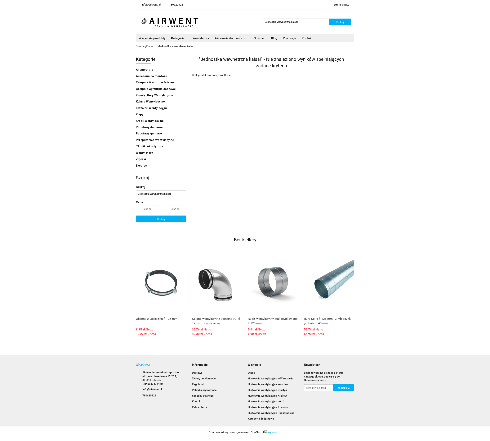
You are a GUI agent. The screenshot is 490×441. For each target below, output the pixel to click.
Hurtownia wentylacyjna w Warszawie (270, 378)
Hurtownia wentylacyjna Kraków (267, 395)
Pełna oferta (199, 407)
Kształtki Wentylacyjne (152, 108)
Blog (274, 38)
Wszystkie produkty (152, 38)
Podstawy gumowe (149, 133)
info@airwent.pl (152, 389)
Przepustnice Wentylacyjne (155, 140)
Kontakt (307, 38)
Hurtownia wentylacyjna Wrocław (268, 384)
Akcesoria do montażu (151, 76)
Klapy (139, 114)
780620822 (149, 395)
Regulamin (198, 384)
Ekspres (141, 165)
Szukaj (161, 218)
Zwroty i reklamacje (204, 378)
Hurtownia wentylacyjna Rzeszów (268, 407)
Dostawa (197, 372)
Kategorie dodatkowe (261, 418)
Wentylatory (201, 38)
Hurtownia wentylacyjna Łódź (266, 401)
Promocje (289, 38)
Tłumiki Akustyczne (149, 146)
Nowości (259, 38)
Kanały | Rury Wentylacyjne (154, 95)
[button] (200, 365)
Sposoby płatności (203, 395)
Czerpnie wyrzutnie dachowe (156, 89)
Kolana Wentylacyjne (150, 101)
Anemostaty (144, 69)
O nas (251, 372)
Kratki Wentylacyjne (150, 121)
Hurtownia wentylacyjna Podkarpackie (271, 412)
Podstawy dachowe (149, 127)
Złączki (141, 159)
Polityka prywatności (204, 389)
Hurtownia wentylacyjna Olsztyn (267, 389)
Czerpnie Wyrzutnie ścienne (155, 82)
